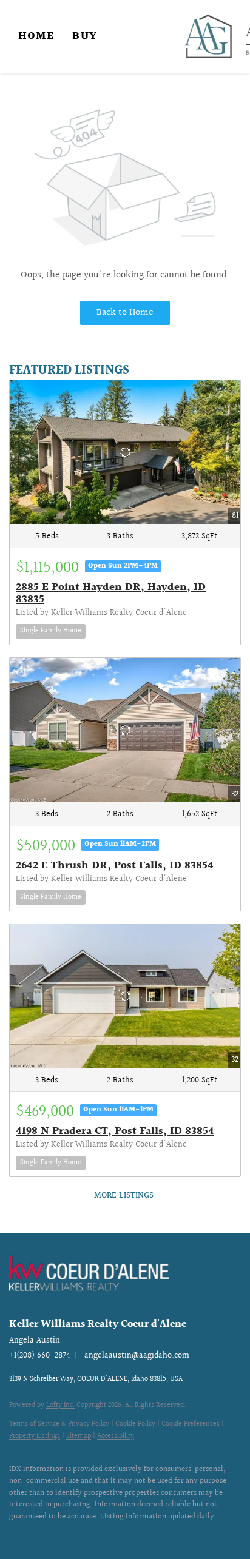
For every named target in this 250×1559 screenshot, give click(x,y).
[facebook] (15, 1535)
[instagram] (39, 1535)
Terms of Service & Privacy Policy (59, 1424)
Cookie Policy (135, 1424)
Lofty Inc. (60, 1405)
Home (36, 36)
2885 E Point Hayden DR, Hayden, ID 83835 (111, 593)
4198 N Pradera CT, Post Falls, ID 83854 (115, 1131)
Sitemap (78, 1436)
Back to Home (125, 312)
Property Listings (34, 1436)
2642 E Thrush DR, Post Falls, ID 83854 (115, 865)
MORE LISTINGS (124, 1195)
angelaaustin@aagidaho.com (136, 1356)
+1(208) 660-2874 (39, 1356)
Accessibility (115, 1436)
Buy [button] (84, 36)
